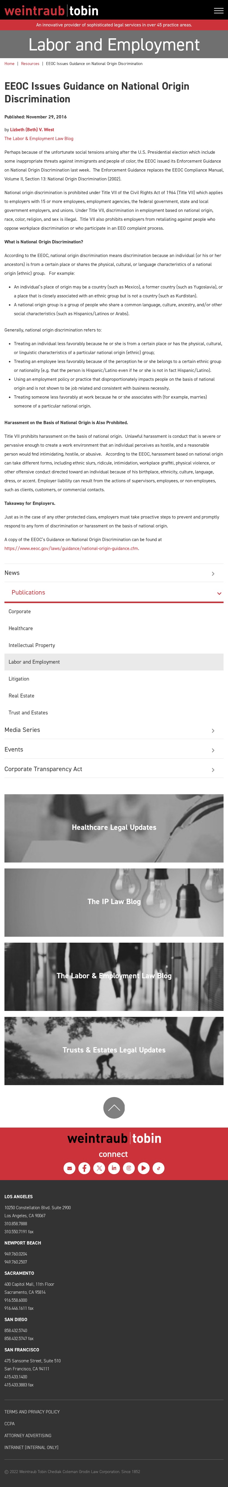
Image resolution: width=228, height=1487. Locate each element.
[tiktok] (158, 1168)
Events (13, 749)
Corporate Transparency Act (43, 769)
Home (9, 63)
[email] (69, 1168)
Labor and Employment (34, 661)
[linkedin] (114, 1168)
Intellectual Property (32, 645)
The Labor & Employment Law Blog (38, 138)
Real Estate (21, 695)
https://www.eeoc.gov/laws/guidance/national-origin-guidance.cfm (71, 548)
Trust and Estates (28, 712)
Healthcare (21, 628)
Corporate (20, 611)
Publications (28, 592)
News (12, 572)
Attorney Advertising (27, 1436)
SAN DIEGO (15, 1319)
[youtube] (144, 1168)
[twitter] (99, 1168)
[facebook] (84, 1168)
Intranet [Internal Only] (31, 1447)
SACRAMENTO (19, 1273)
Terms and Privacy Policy (32, 1412)
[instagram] (129, 1168)
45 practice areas (174, 25)
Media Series (22, 729)
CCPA (9, 1424)
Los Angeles (18, 1196)
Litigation (19, 678)
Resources (30, 63)
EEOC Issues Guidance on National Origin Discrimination (94, 63)
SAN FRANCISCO (21, 1350)
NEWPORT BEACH (22, 1243)
